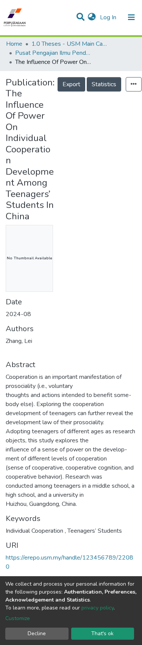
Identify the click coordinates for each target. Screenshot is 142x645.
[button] (91, 17)
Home (14, 44)
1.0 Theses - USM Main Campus (69, 44)
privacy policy (97, 607)
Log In (109, 17)
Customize (17, 618)
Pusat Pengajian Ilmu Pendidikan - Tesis (53, 53)
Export (71, 84)
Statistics (104, 84)
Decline (37, 633)
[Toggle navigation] (131, 17)
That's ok (102, 633)
